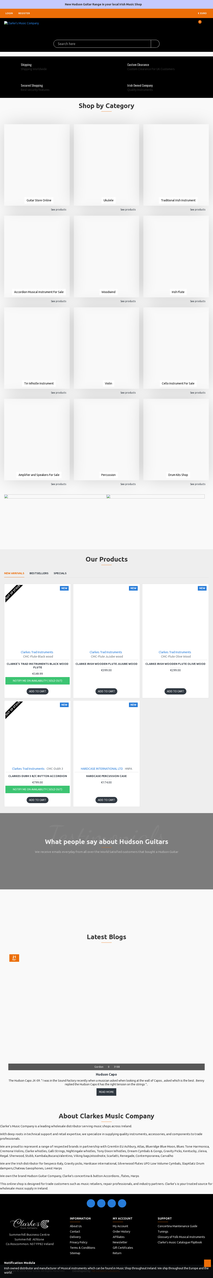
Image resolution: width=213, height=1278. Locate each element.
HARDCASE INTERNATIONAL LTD (102, 768)
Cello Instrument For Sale (178, 383)
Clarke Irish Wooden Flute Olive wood (175, 663)
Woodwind (108, 292)
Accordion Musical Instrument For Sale (39, 292)
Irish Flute (178, 292)
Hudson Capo (106, 1074)
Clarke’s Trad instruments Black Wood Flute (37, 665)
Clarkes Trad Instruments (37, 652)
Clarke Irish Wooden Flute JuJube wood (106, 663)
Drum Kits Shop (178, 475)
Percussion (108, 475)
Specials (60, 573)
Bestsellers (39, 573)
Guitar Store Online (39, 200)
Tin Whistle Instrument (39, 383)
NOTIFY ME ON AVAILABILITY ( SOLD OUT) (37, 680)
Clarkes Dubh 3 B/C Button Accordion (37, 776)
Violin (108, 383)
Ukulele (109, 200)
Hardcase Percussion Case (106, 776)
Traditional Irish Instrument (178, 200)
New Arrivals (14, 573)
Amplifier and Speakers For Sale (39, 475)
